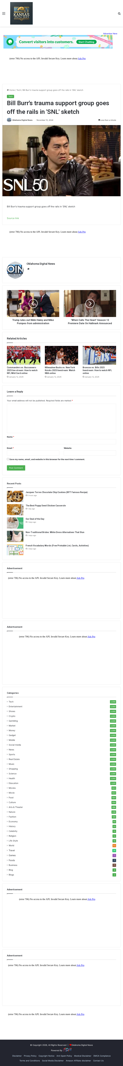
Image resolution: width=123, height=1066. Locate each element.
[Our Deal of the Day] (15, 523)
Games (12, 855)
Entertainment (15, 706)
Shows (12, 711)
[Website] (28, 269)
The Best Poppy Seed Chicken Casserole (46, 505)
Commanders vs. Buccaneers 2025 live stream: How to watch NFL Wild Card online (22, 370)
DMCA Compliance (102, 1056)
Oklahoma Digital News (22, 120)
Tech (18, 90)
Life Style (13, 840)
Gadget (12, 735)
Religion (12, 836)
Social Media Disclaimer (53, 1060)
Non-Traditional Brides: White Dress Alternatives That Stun (55, 532)
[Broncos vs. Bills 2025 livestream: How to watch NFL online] (99, 355)
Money (12, 730)
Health (12, 778)
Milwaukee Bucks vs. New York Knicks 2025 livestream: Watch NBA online (60, 370)
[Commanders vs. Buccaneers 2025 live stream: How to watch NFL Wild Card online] (23, 355)
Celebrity (13, 831)
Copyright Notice (46, 1056)
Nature (12, 812)
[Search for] (119, 14)
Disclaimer (17, 1056)
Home (12, 90)
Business (13, 865)
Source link (13, 218)
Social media (15, 745)
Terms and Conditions (30, 1060)
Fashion (12, 817)
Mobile (12, 740)
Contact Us (98, 1060)
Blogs (11, 875)
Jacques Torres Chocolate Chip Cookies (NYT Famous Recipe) (57, 492)
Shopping (13, 769)
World (11, 845)
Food (11, 797)
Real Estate (14, 759)
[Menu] (3, 14)
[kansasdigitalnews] (21, 13)
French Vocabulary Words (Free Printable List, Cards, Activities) (57, 545)
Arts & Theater (16, 807)
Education (13, 783)
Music (11, 764)
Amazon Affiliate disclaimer (78, 1060)
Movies (12, 788)
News (11, 749)
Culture (12, 802)
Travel (12, 850)
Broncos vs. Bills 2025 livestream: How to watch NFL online (97, 370)
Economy (13, 821)
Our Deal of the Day (35, 519)
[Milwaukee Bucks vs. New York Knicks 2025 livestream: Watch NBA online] (61, 355)
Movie (12, 793)
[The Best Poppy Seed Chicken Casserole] (15, 509)
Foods (12, 860)
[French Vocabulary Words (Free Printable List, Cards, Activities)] (15, 549)
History (12, 826)
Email (10, 448)
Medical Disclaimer (82, 1056)
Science (12, 773)
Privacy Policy (30, 1056)
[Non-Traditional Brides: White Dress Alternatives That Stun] (15, 536)
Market (12, 725)
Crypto (12, 716)
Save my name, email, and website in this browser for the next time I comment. (47, 459)
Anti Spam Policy (64, 1056)
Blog (11, 870)
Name (10, 437)
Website (68, 448)
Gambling (13, 721)
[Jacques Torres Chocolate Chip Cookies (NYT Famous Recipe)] (15, 496)
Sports (12, 754)
